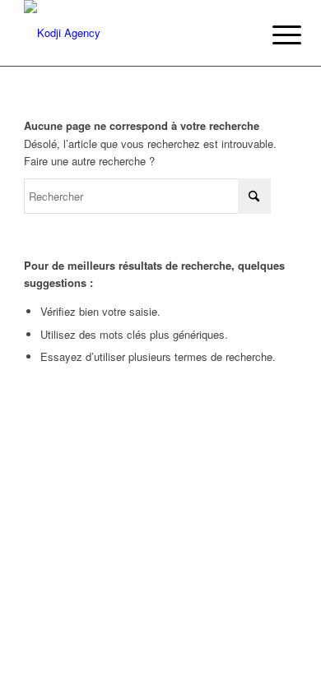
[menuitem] (274, 34)
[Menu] (274, 34)
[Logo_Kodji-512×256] (133, 33)
